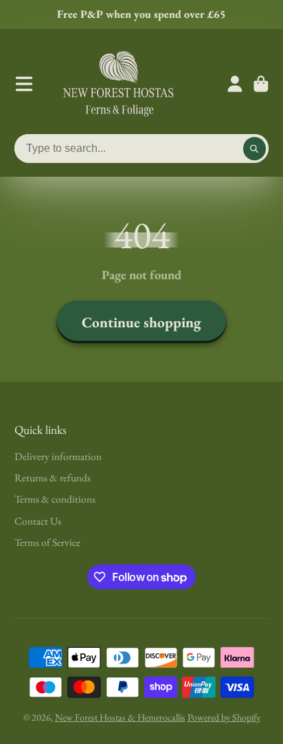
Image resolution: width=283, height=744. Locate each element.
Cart (261, 84)
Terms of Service (47, 542)
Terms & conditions (54, 499)
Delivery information (58, 456)
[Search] (255, 148)
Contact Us (37, 521)
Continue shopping (141, 322)
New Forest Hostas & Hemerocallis (120, 717)
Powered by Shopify (224, 717)
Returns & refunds (52, 477)
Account (235, 84)
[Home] (118, 83)
